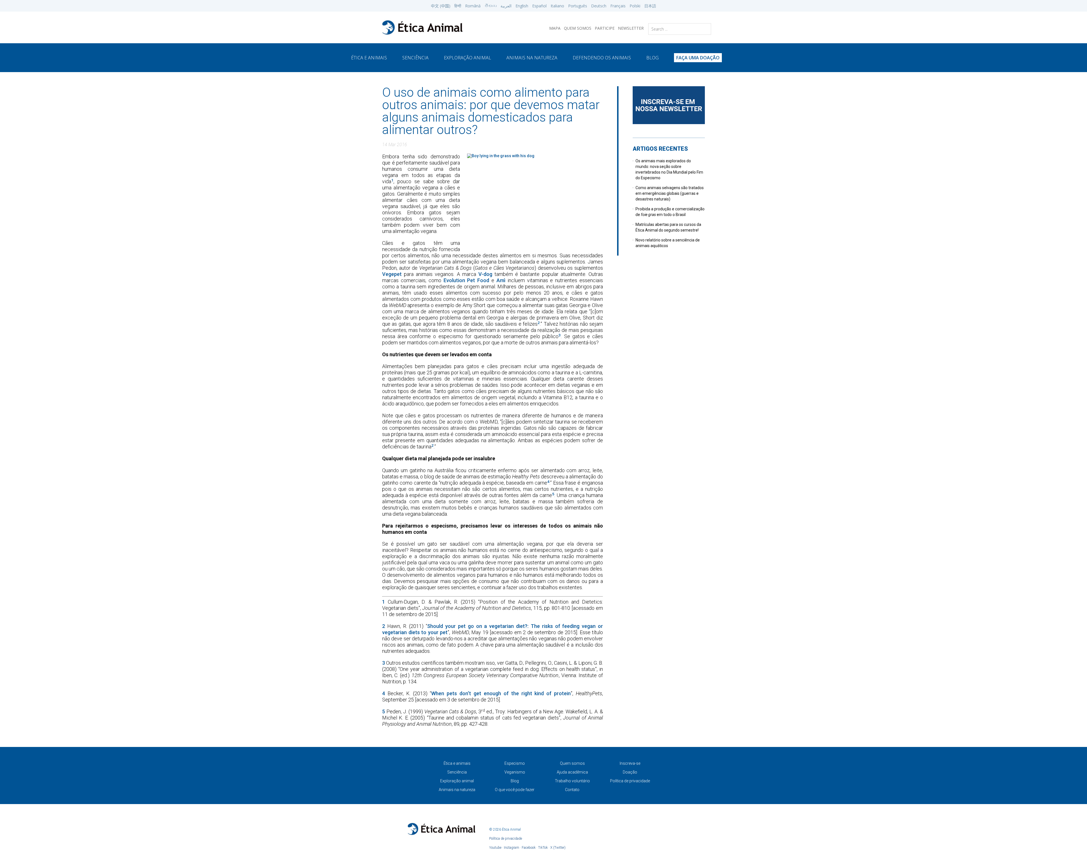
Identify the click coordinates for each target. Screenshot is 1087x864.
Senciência (415, 58)
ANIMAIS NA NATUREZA (531, 58)
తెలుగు (491, 5)
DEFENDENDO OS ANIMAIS (602, 58)
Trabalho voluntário (572, 781)
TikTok (543, 848)
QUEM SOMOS (577, 28)
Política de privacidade (630, 781)
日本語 (650, 5)
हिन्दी (457, 5)
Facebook (529, 848)
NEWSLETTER (631, 28)
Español (539, 5)
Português (577, 5)
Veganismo (514, 772)
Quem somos (572, 763)
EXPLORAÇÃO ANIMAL (467, 58)
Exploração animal (457, 781)
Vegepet (392, 274)
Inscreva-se (630, 763)
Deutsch (598, 5)
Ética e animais (369, 58)
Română (473, 5)
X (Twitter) (558, 848)
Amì (501, 280)
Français (618, 5)
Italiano (557, 5)
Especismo (514, 763)
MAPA (554, 28)
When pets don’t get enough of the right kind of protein (501, 693)
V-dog (485, 274)
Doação (630, 772)
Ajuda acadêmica (572, 772)
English (521, 5)
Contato (572, 789)
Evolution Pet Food (466, 280)
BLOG (652, 58)
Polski (635, 5)
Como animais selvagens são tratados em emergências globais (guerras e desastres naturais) (669, 193)
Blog (515, 781)
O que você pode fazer (514, 789)
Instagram (511, 848)
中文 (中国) (440, 5)
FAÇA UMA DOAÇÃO (698, 58)
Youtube (495, 848)
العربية (506, 5)
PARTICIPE (605, 28)
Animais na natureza (457, 789)
